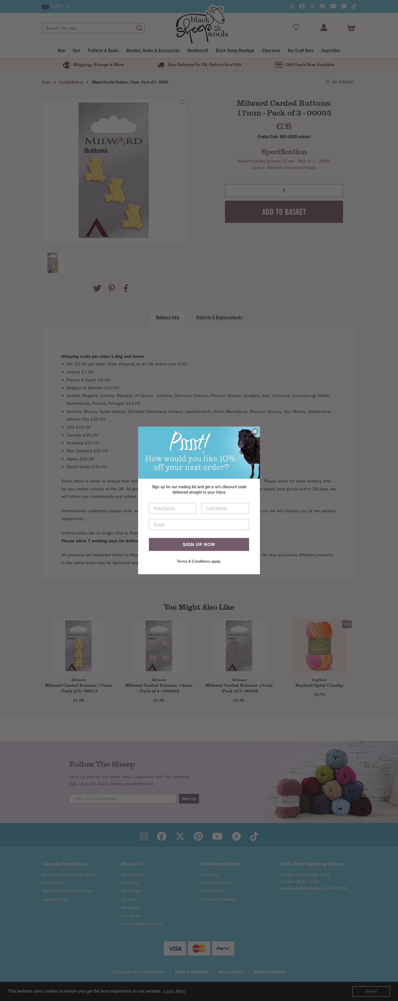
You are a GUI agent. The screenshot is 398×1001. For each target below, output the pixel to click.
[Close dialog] (255, 431)
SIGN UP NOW (199, 544)
